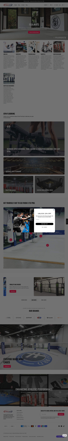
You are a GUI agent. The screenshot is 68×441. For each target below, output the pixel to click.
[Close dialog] (53, 209)
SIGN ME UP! (44, 223)
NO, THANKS (44, 227)
